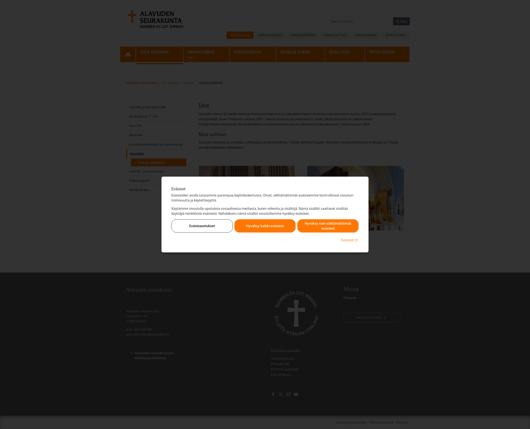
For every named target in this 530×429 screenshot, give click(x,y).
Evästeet (350, 239)
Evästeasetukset (202, 226)
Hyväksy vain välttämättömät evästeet (328, 226)
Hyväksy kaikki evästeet (265, 226)
